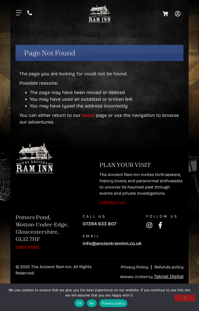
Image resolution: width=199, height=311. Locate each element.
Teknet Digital (168, 276)
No (91, 303)
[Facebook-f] (160, 225)
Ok (79, 303)
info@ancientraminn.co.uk (112, 243)
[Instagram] (149, 225)
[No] (184, 298)
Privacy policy (113, 303)
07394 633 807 (99, 224)
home (88, 115)
